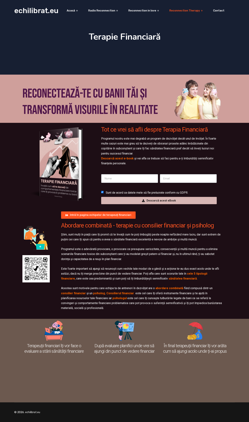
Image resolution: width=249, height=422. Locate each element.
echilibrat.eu (36, 10)
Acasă (71, 10)
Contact (218, 10)
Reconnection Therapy (184, 10)
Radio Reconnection (101, 10)
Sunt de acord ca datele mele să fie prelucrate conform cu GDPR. (147, 192)
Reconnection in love (142, 10)
